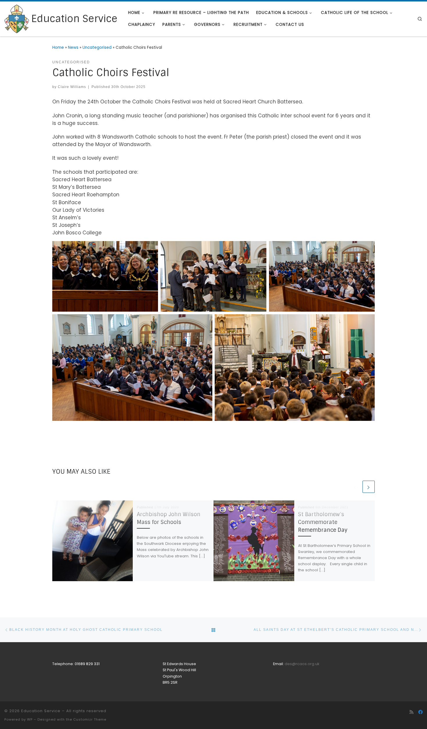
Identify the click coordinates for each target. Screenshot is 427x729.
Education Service (40, 711)
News (73, 47)
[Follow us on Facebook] (420, 712)
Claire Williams (72, 87)
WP (30, 719)
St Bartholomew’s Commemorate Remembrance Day (322, 522)
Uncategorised (97, 47)
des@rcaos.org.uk (302, 663)
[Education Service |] (16, 18)
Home (58, 47)
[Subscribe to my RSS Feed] (411, 712)
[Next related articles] (369, 487)
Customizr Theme (89, 719)
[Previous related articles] (355, 487)
